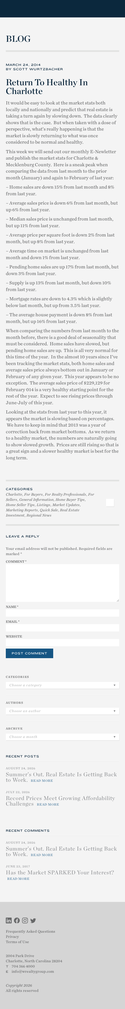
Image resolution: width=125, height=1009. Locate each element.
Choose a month (23, 737)
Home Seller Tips (20, 505)
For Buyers (33, 494)
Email (12, 622)
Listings (43, 505)
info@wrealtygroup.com (33, 971)
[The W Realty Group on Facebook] (17, 921)
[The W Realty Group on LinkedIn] (9, 921)
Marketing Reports (22, 510)
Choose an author (25, 711)
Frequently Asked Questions (30, 931)
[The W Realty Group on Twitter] (33, 921)
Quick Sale (49, 510)
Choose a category (25, 685)
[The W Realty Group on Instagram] (25, 921)
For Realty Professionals (65, 494)
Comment (16, 561)
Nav (114, 8)
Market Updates (66, 505)
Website (14, 636)
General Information (36, 499)
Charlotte (14, 494)
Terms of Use (17, 942)
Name (12, 607)
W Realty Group (27, 8)
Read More (42, 781)
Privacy (12, 936)
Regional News (38, 515)
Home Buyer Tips (70, 499)
